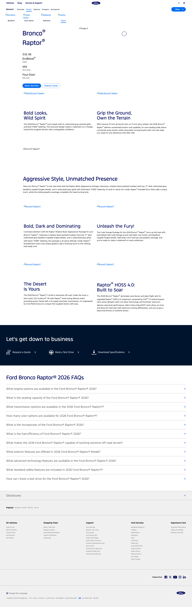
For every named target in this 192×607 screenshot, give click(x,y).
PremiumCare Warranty (94, 548)
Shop (19, 3)
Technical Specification (93, 554)
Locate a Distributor (50, 535)
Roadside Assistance (137, 527)
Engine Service (136, 548)
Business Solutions (177, 532)
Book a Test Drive (49, 527)
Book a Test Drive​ (32, 86)
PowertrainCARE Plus (93, 551)
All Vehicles (10, 538)
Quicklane (134, 535)
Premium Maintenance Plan (95, 543)
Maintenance (135, 532)
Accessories (55, 9)
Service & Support (33, 3)
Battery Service (136, 554)
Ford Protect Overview (93, 540)
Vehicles (10, 3)
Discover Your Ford (92, 530)
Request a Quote (51, 86)
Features (36, 9)
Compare (45, 9)
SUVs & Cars (10, 527)
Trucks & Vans (11, 532)
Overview (20, 9)
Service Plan (90, 546)
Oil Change (134, 556)
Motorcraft (134, 543)
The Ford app (90, 527)
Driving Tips (90, 532)
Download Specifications (52, 532)
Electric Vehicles (11, 530)
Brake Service (135, 551)
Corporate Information (178, 527)
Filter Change (135, 559)
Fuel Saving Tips (91, 535)
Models (29, 9)
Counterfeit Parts (137, 546)
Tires (132, 538)
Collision (134, 530)
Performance (10, 535)
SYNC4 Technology (92, 538)
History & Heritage (177, 530)
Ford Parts (134, 540)
